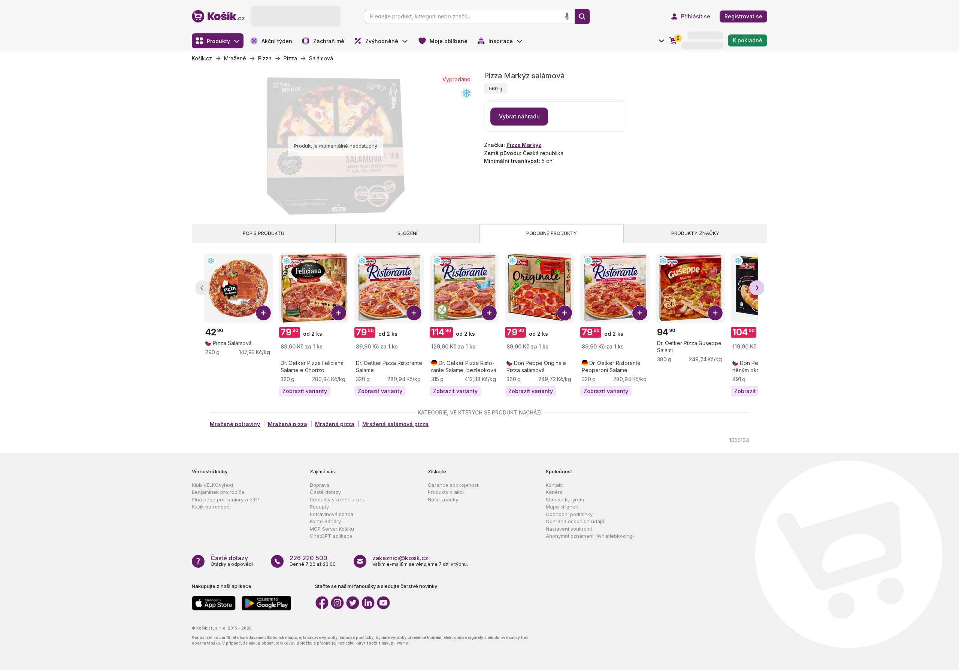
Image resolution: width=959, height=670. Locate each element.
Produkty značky (695, 233)
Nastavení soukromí (569, 529)
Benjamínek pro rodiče (218, 492)
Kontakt (554, 485)
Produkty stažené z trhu (338, 499)
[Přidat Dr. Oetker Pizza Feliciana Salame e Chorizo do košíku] (338, 312)
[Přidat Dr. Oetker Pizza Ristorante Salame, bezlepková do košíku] (489, 312)
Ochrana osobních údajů (575, 521)
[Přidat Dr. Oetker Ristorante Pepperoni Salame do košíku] (639, 312)
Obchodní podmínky (569, 514)
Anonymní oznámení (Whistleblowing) (590, 536)
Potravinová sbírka (331, 514)
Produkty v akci (446, 492)
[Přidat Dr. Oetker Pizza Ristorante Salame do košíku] (413, 312)
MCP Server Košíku (332, 529)
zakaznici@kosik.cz (400, 558)
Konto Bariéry (325, 521)
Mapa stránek (562, 507)
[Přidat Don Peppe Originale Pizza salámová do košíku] (564, 312)
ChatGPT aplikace (331, 536)
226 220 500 (308, 558)
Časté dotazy (325, 492)
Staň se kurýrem (565, 499)
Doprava (320, 485)
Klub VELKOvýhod (212, 485)
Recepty (319, 507)
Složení (407, 233)
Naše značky (443, 499)
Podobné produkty (551, 233)
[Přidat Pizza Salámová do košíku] (263, 312)
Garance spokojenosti (454, 485)
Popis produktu (263, 233)
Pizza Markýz (523, 145)
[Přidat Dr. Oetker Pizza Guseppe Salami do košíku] (715, 312)
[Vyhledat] (582, 16)
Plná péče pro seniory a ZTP (225, 499)
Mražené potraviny (235, 424)
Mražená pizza (287, 424)
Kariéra (554, 492)
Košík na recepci (211, 507)
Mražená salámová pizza (395, 424)
